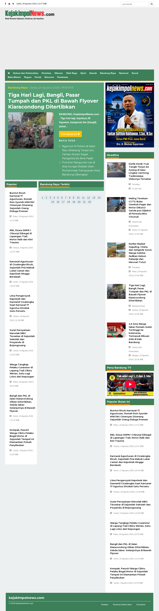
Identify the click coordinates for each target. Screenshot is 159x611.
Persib (38, 77)
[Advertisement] (79, 43)
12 (88, 197)
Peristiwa (46, 73)
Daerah (93, 73)
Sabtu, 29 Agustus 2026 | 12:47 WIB (31, 4)
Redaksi (104, 605)
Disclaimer (140, 605)
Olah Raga (71, 73)
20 (79, 202)
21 (84, 202)
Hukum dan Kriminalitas (25, 73)
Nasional (123, 73)
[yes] (151, 4)
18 (68, 202)
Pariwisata (62, 77)
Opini (83, 73)
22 (89, 202)
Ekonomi (49, 77)
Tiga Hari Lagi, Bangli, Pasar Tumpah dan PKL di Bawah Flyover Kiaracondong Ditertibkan (53, 101)
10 (78, 197)
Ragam (27, 77)
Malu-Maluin (14, 77)
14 (99, 197)
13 (93, 197)
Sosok (135, 73)
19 (73, 202)
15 (52, 202)
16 (58, 202)
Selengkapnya (69, 134)
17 (63, 202)
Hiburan (59, 73)
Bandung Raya (108, 73)
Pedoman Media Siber (122, 605)
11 (83, 197)
